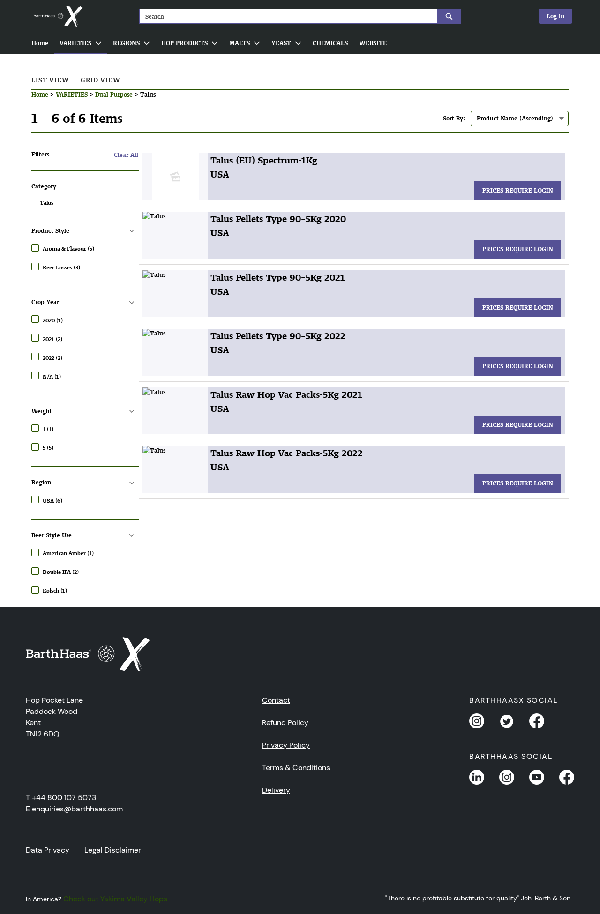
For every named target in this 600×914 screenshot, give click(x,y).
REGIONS (126, 42)
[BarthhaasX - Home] (58, 16)
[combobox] (285, 16)
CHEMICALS (330, 42)
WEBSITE (373, 42)
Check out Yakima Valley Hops (115, 899)
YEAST (281, 42)
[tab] (50, 80)
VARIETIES (75, 42)
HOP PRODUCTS (184, 42)
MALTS (239, 42)
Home (39, 42)
